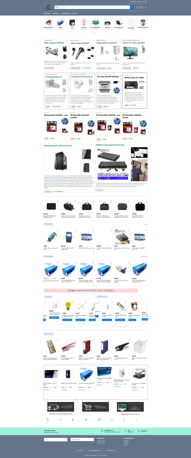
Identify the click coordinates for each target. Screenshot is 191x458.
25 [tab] (96, 399)
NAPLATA (145, 1)
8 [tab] (116, 326)
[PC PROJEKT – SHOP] (48, 7)
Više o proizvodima (49, 68)
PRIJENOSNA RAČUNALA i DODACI (122, 27)
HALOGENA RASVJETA (102, 296)
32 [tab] (102, 399)
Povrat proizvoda (101, 443)
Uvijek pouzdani (144, 256)
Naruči (47, 106)
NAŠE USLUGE (66, 13)
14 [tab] (86, 399)
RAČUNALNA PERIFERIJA (96, 27)
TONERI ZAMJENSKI (48, 256)
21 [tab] (128, 326)
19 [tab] (126, 326)
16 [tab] (88, 399)
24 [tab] (95, 399)
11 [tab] (119, 326)
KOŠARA (139, 1)
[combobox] (82, 439)
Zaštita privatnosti (101, 441)
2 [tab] (111, 326)
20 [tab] (127, 326)
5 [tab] (78, 399)
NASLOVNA (47, 13)
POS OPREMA (131, 28)
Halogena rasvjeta (108, 290)
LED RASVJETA (48, 296)
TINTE (72, 27)
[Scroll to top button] (188, 455)
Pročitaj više (126, 320)
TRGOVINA (55, 13)
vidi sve (146, 224)
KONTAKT (74, 13)
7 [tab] (115, 326)
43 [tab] (112, 399)
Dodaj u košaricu (48, 317)
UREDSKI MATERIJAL (48, 27)
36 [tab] (106, 399)
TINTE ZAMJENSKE (48, 224)
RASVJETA (84, 27)
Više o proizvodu (101, 68)
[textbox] (82, 439)
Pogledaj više (48, 191)
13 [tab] (85, 399)
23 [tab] (94, 399)
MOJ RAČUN (133, 1)
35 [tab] (105, 399)
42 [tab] (111, 399)
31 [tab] (101, 399)
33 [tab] (103, 399)
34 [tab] (104, 399)
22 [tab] (129, 326)
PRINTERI (107, 27)
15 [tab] (87, 399)
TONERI (60, 27)
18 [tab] (125, 326)
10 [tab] (118, 326)
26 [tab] (97, 399)
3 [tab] (112, 326)
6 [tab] (79, 399)
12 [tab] (120, 326)
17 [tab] (124, 326)
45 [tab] (114, 399)
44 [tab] (113, 399)
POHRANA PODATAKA (143, 27)
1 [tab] (110, 326)
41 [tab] (110, 399)
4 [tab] (77, 399)
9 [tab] (117, 326)
